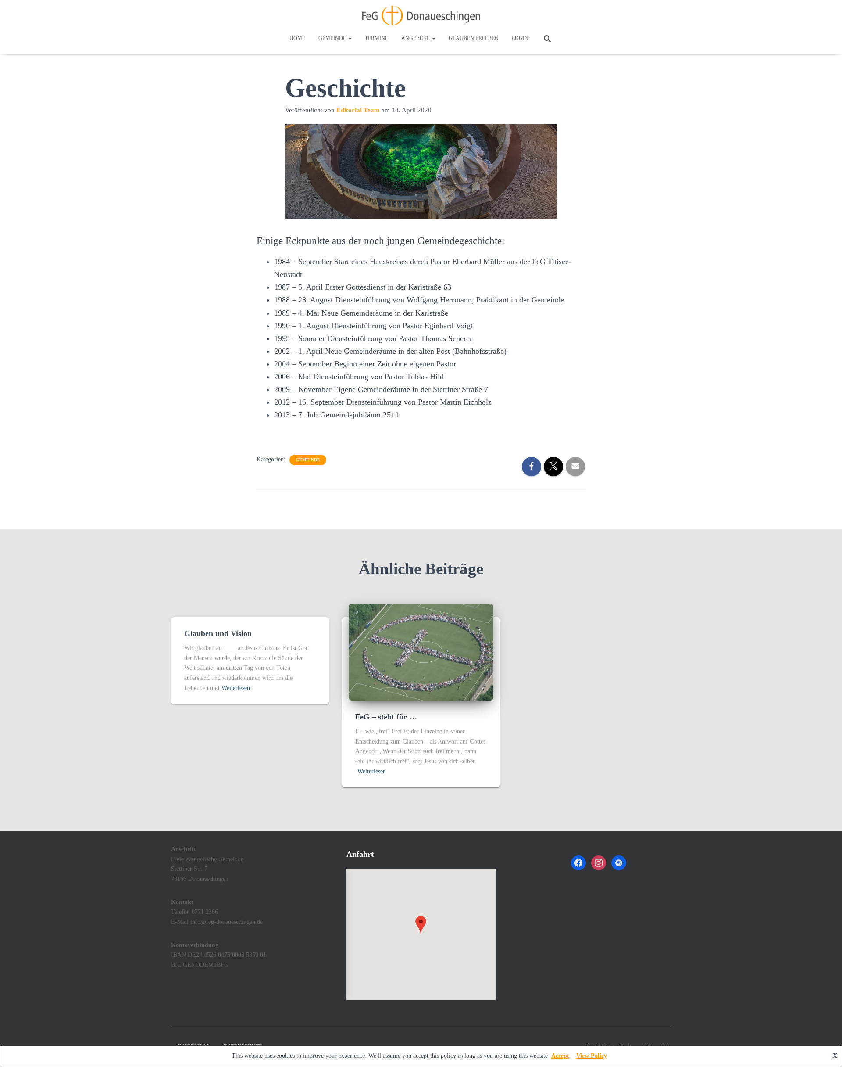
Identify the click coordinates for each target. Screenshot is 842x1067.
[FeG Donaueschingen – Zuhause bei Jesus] (421, 15)
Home (297, 38)
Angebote (416, 38)
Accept (560, 1056)
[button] (349, 38)
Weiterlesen (235, 688)
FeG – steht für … (386, 716)
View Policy (591, 1056)
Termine (376, 38)
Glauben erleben (474, 38)
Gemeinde (332, 38)
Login (520, 38)
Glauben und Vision (218, 633)
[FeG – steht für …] (421, 651)
